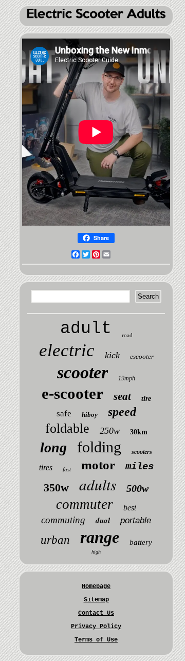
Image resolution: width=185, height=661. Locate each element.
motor (98, 465)
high (96, 552)
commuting (63, 520)
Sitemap (96, 599)
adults (97, 484)
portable (135, 520)
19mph (126, 378)
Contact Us (96, 613)
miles (139, 466)
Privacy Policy (96, 626)
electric (67, 350)
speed (122, 411)
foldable (67, 428)
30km (138, 432)
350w (56, 487)
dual (103, 520)
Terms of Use (96, 640)
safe (64, 413)
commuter (84, 504)
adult (86, 328)
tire (146, 398)
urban (55, 540)
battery (141, 542)
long (53, 447)
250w (110, 431)
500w (137, 488)
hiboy (90, 414)
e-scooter (72, 393)
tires (45, 467)
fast (67, 469)
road (127, 335)
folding (99, 446)
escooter (142, 356)
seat (122, 396)
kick (112, 355)
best (129, 507)
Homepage (96, 586)
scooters (142, 451)
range (99, 537)
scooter (82, 372)
